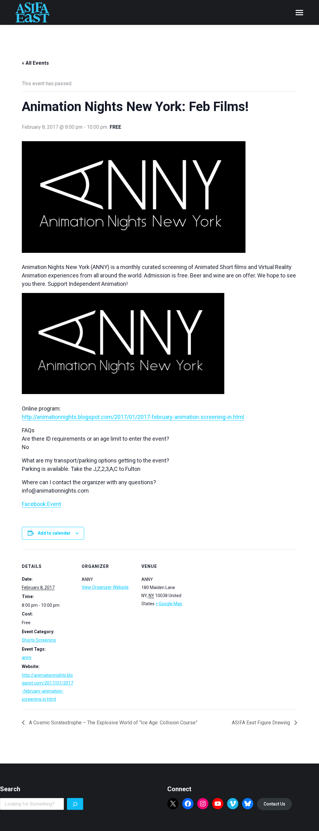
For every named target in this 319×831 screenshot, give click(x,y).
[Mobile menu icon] (299, 12)
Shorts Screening (39, 640)
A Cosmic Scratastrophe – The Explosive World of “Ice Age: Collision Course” (113, 723)
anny (26, 657)
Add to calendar (54, 533)
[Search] (75, 804)
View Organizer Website (105, 587)
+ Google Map (168, 603)
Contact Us (274, 803)
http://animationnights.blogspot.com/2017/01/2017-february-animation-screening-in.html (133, 417)
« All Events (35, 63)
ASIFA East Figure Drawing (261, 723)
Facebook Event (41, 504)
